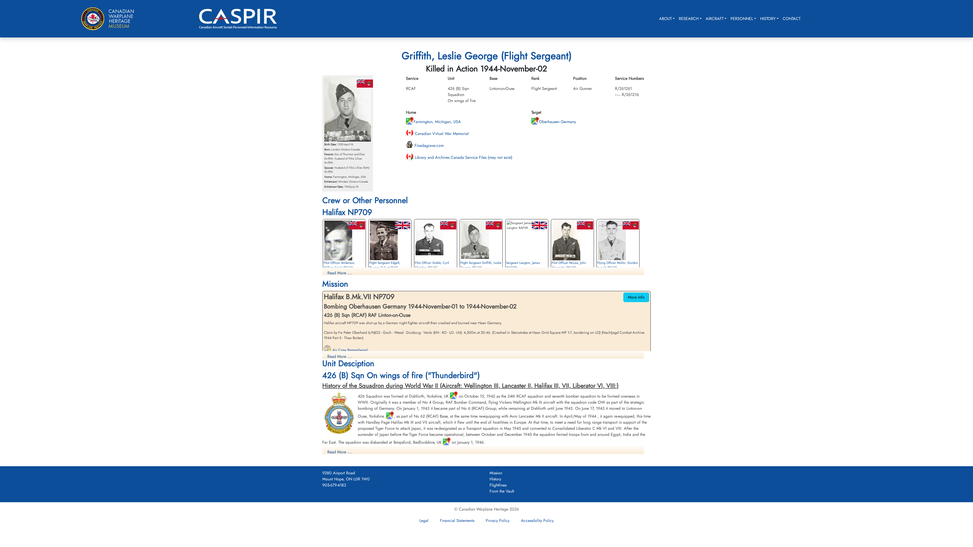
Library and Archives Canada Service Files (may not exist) (463, 157)
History (768, 19)
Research (689, 19)
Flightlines (498, 485)
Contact (791, 19)
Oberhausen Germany (557, 122)
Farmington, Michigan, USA (437, 122)
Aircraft (714, 19)
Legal (423, 520)
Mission (496, 473)
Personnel (742, 19)
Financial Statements (457, 520)
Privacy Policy (498, 520)
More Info (636, 297)
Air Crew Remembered (349, 350)
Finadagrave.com (428, 145)
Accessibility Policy (537, 520)
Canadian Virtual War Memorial (441, 133)
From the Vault (502, 491)
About (665, 19)
